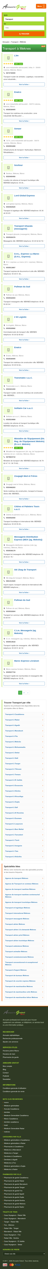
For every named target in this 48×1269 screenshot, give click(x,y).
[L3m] (8, 58)
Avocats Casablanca (11, 1109)
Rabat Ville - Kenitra (11, 1238)
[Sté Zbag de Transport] (8, 572)
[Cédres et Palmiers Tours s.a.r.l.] (8, 509)
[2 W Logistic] (8, 319)
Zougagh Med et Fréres (25, 476)
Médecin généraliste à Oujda (14, 1166)
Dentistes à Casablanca (13, 1156)
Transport (15, 42)
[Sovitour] (8, 167)
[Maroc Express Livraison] (8, 663)
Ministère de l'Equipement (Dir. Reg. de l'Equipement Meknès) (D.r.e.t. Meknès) (29, 441)
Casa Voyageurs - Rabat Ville (15, 1215)
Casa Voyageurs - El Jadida (14, 1241)
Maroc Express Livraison (26, 661)
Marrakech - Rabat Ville (12, 1231)
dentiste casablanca (11, 1122)
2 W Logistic (20, 317)
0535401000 (10, 389)
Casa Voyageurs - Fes (12, 1235)
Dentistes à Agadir (10, 1159)
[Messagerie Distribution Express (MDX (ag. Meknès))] (8, 539)
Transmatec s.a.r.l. (23, 378)
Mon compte (7, 1066)
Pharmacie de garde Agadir (14, 1194)
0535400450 (10, 176)
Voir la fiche (24, 84)
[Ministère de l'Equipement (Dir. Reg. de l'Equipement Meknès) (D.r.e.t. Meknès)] (8, 441)
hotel (6, 1125)
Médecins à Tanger (11, 1153)
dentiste (7, 1112)
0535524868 (10, 419)
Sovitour (18, 165)
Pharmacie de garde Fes (13, 1191)
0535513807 (10, 267)
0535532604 (10, 611)
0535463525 (10, 207)
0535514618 (10, 642)
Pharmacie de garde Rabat (14, 1181)
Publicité (6, 1076)
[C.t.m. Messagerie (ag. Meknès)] (8, 633)
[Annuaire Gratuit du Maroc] (24, 7)
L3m (16, 55)
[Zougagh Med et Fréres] (8, 478)
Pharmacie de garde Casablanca (16, 1178)
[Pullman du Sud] (8, 289)
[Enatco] (8, 94)
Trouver (25, 34)
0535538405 (10, 109)
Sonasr (17, 128)
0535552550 (10, 518)
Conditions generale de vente (13, 1091)
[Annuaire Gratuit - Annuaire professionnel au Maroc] (24, 1013)
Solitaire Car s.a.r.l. (23, 408)
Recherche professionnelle (12, 1038)
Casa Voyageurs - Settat (13, 1244)
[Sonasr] (8, 131)
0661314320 (10, 581)
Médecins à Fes (10, 1163)
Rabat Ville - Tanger (11, 1228)
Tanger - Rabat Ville (11, 1222)
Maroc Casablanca (11, 1119)
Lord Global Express (24, 195)
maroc (6, 1102)
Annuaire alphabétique (11, 1035)
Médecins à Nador (11, 1169)
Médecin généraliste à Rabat (14, 1143)
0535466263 (10, 487)
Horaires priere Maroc (11, 1051)
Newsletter (7, 1079)
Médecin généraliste (11, 1106)
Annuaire (6, 42)
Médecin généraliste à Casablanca (17, 1140)
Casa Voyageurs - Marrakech (15, 1218)
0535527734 (10, 672)
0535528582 (10, 328)
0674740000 (10, 73)
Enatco (17, 92)
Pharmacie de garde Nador (14, 1207)
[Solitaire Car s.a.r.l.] (8, 410)
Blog (4, 1069)
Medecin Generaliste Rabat (14, 1128)
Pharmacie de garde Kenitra (14, 1200)
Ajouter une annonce (10, 1042)
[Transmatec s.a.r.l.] (8, 380)
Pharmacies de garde (11, 1057)
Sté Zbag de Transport (25, 570)
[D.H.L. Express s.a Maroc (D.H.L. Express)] (8, 256)
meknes (7, 1132)
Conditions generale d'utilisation (14, 1088)
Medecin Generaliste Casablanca (16, 1115)
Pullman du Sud (22, 286)
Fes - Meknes (9, 1225)
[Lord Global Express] (8, 198)
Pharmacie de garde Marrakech (15, 1184)
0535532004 (10, 298)
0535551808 (10, 146)
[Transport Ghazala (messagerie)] (8, 228)
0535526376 (10, 237)
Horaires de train (9, 1054)
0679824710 (10, 457)
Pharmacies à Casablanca (13, 1146)
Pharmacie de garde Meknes (14, 1204)
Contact (6, 1073)
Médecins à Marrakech (12, 1150)
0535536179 (10, 551)
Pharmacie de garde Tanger (14, 1187)
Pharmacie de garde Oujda (14, 1197)
